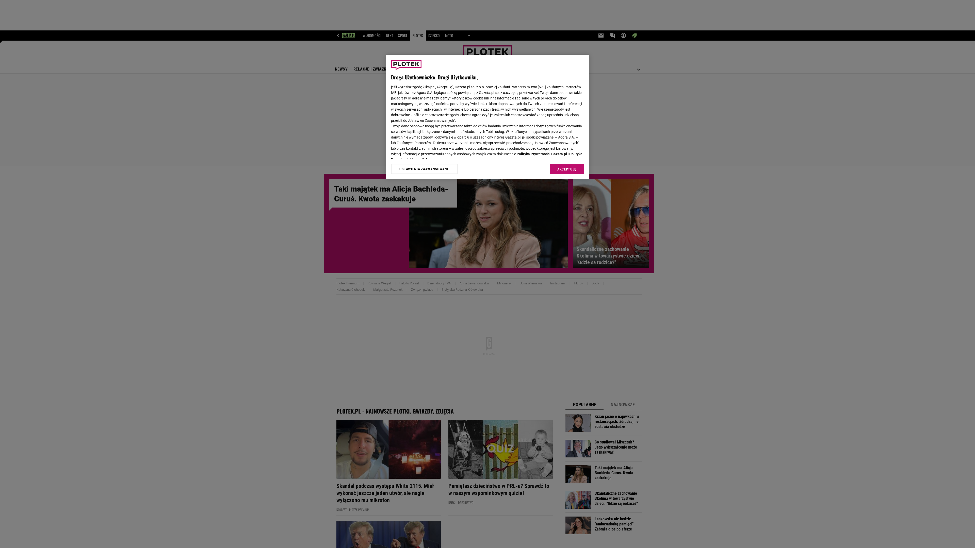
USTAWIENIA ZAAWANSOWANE (424, 169)
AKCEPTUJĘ (566, 169)
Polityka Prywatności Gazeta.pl (542, 154)
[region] (487, 117)
